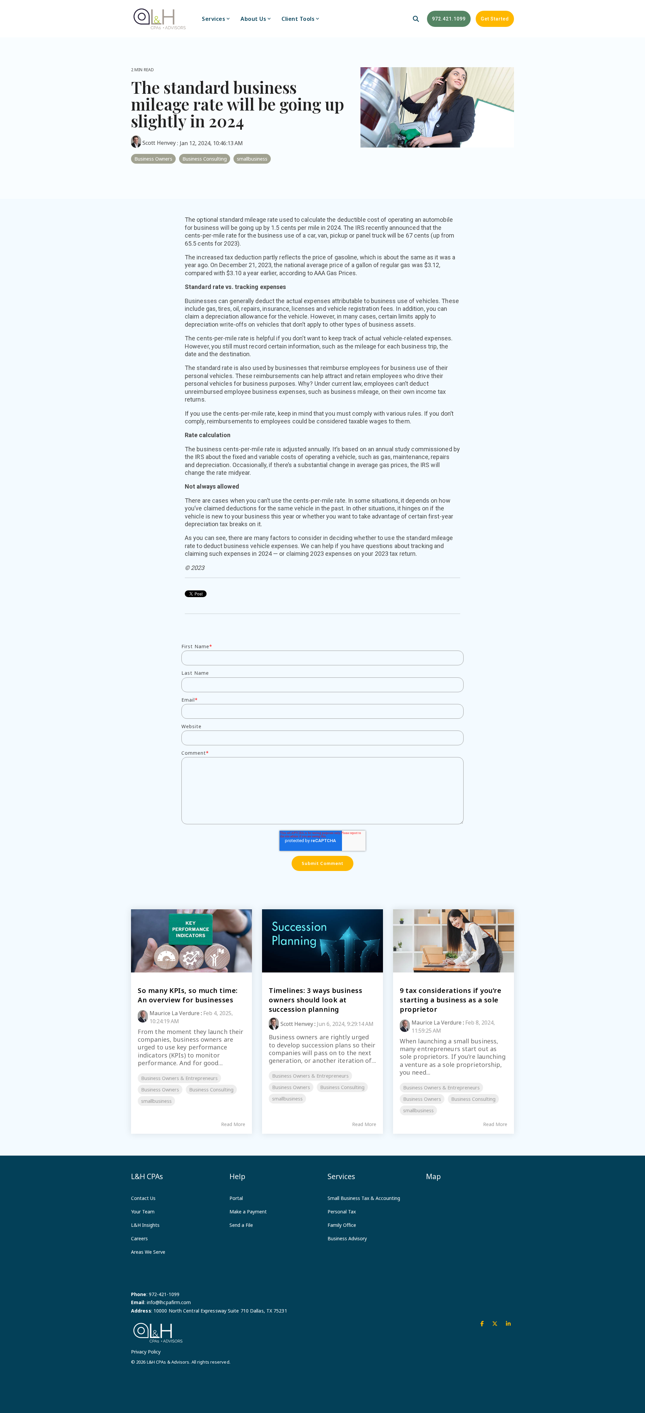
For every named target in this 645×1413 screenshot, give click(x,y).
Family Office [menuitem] (342, 1225)
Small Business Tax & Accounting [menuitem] (364, 1198)
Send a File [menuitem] (241, 1225)
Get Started (495, 19)
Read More (233, 1124)
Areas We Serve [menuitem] (148, 1252)
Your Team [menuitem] (143, 1211)
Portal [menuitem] (236, 1198)
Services (213, 19)
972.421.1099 (449, 19)
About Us (253, 19)
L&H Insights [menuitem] (145, 1225)
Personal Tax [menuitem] (342, 1211)
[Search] (416, 19)
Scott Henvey (159, 143)
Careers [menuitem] (139, 1238)
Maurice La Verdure (174, 1013)
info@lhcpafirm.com (169, 1302)
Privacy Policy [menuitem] (146, 1351)
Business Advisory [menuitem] (347, 1238)
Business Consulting (204, 159)
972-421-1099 (164, 1294)
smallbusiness (252, 159)
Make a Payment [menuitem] (248, 1211)
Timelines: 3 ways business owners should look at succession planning (315, 1000)
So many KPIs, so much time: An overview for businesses (188, 995)
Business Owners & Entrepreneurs (179, 1078)
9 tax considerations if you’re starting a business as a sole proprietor (450, 1000)
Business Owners (153, 159)
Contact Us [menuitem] (143, 1198)
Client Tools (298, 19)
